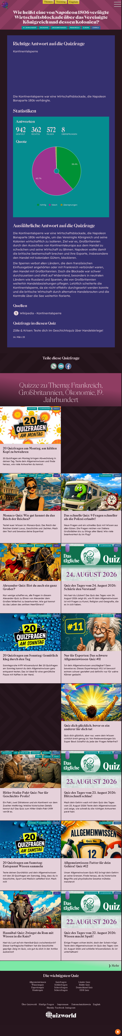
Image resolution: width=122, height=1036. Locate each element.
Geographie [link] (22, 475)
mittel (57, 475)
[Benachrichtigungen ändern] (118, 1032)
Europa (86, 27)
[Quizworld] (61, 1023)
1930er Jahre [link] (24, 753)
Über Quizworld (29, 1004)
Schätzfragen (60, 985)
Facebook (59, 1008)
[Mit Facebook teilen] (68, 368)
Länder (32, 475)
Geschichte (46, 753)
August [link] (39, 756)
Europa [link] (49, 475)
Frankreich (74, 27)
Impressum (62, 1004)
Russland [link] (48, 756)
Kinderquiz (37, 990)
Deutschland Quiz (84, 987)
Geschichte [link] (39, 545)
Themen (48, 1)
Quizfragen (32, 408)
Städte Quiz (84, 985)
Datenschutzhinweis (81, 1004)
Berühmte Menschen (26, 545)
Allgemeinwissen (44, 408)
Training (61, 1)
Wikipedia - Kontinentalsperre (40, 313)
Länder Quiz (84, 982)
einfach (96, 27)
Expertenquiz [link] (108, 616)
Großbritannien (59, 27)
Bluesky (50, 1008)
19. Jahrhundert (29, 27)
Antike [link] (49, 545)
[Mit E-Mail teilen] (61, 368)
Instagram (70, 1008)
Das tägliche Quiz (91, 545)
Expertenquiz (37, 987)
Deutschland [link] (7, 753)
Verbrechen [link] (35, 753)
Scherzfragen (61, 987)
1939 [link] (16, 753)
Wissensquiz (38, 985)
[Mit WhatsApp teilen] (54, 368)
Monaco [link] (40, 475)
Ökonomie (44, 27)
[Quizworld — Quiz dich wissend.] (9, 5)
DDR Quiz (84, 990)
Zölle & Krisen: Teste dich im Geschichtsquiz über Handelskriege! (58, 330)
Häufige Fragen (46, 1004)
